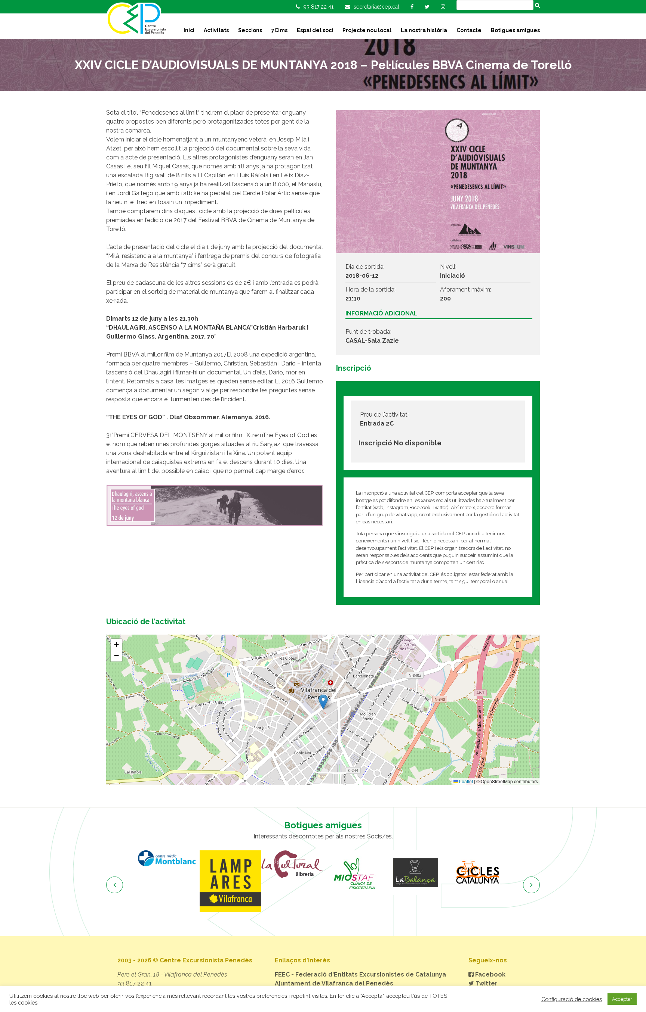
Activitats (216, 30)
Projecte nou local (366, 30)
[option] (169, 858)
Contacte (469, 30)
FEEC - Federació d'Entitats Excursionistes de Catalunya (360, 974)
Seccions (250, 30)
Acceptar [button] (622, 999)
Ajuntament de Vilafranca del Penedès (334, 983)
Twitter (486, 983)
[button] (323, 702)
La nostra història (424, 30)
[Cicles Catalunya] (477, 872)
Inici (189, 30)
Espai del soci (315, 30)
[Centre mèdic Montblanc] (169, 858)
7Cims (279, 30)
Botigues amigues (515, 30)
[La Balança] (415, 872)
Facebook (489, 974)
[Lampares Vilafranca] (230, 881)
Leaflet (465, 781)
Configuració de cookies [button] (571, 999)
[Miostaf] (354, 872)
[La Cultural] (292, 864)
